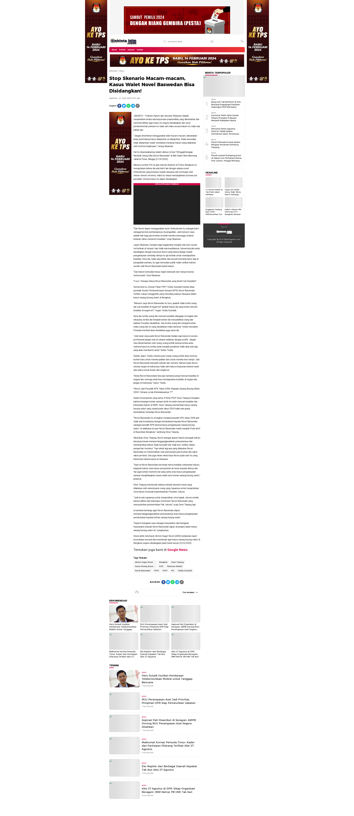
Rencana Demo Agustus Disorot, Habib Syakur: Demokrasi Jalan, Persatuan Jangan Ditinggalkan (225, 133)
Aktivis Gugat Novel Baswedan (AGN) (146, 562)
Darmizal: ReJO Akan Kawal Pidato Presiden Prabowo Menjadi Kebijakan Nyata (225, 118)
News (121, 71)
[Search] (211, 41)
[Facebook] (119, 106)
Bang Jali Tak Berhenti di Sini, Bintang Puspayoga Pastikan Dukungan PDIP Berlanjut (226, 104)
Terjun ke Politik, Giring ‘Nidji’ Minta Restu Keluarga (233, 192)
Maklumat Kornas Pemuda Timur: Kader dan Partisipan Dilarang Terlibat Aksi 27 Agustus (123, 655)
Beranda (113, 71)
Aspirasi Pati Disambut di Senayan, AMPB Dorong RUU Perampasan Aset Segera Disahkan (185, 628)
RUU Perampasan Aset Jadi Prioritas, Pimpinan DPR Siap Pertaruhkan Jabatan (154, 627)
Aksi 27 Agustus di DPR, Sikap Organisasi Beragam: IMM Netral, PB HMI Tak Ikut (185, 654)
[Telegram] (133, 106)
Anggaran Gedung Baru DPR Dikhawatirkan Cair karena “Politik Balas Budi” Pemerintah (213, 215)
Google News (177, 550)
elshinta (113, 98)
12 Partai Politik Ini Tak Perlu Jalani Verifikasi (214, 192)
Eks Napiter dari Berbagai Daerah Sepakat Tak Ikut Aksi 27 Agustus (153, 654)
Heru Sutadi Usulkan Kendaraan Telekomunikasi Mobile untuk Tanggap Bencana (122, 628)
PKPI (165, 570)
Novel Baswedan (142, 570)
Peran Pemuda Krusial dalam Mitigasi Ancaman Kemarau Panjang (225, 144)
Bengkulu (163, 562)
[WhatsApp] (128, 106)
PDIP (156, 570)
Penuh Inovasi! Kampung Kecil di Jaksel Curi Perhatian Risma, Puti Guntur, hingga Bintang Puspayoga (226, 159)
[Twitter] (124, 106)
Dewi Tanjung (177, 562)
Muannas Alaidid (174, 566)
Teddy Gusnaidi (185, 570)
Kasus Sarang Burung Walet (146, 566)
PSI (172, 570)
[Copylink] (138, 106)
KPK (161, 566)
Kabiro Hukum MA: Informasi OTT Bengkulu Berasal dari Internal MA (233, 213)
